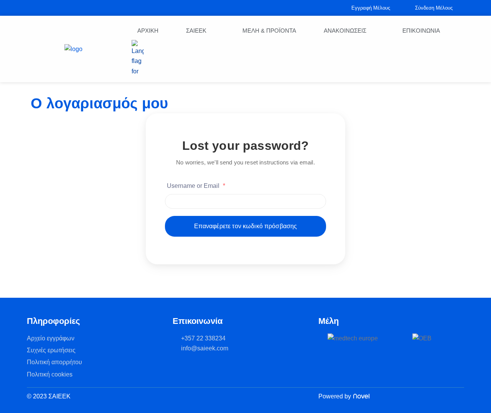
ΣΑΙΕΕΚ (196, 30)
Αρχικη (147, 30)
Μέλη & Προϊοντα (269, 30)
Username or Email (196, 185)
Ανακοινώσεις (345, 30)
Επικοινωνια (421, 30)
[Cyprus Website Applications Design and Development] (360, 396)
